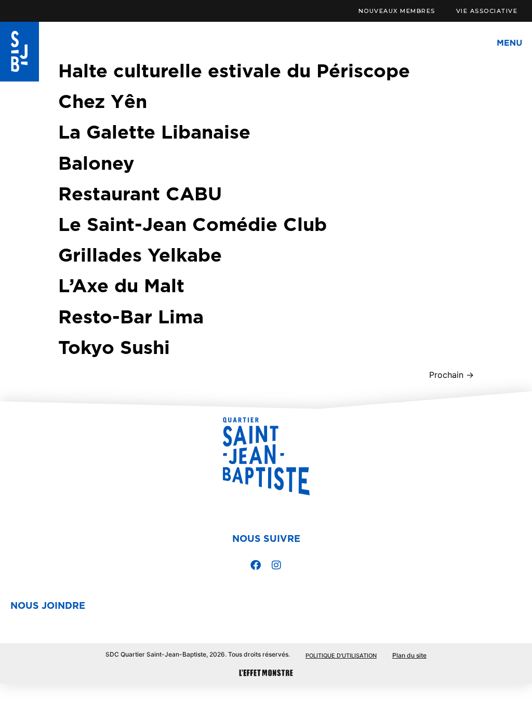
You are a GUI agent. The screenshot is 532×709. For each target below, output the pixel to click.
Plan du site (409, 655)
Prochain (451, 375)
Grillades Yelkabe (140, 254)
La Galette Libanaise (154, 131)
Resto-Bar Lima (131, 316)
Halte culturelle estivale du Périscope (234, 70)
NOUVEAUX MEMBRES (396, 11)
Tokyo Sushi (114, 346)
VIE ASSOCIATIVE (487, 11)
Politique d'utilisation (341, 655)
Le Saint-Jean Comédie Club (192, 223)
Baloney (96, 162)
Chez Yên (102, 100)
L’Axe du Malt (121, 285)
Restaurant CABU (140, 193)
